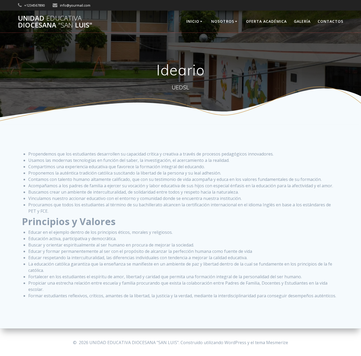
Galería (302, 21)
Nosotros (222, 21)
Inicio (192, 21)
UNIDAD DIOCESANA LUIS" (55, 21)
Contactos (330, 21)
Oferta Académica (266, 21)
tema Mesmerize (271, 342)
